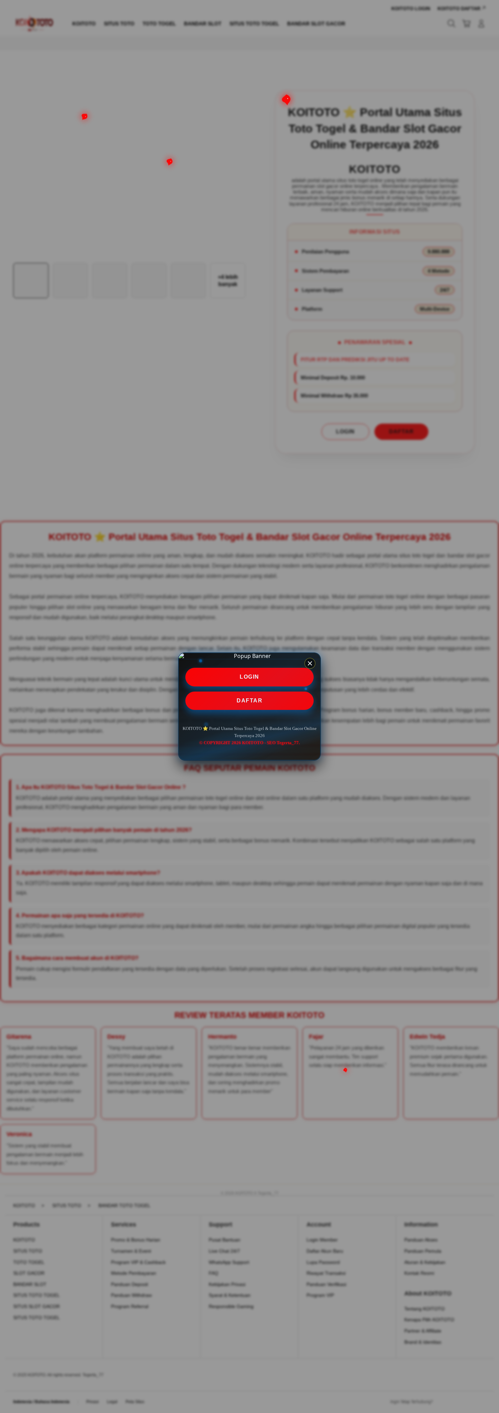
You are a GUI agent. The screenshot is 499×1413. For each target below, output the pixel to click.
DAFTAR (249, 700)
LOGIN (249, 677)
